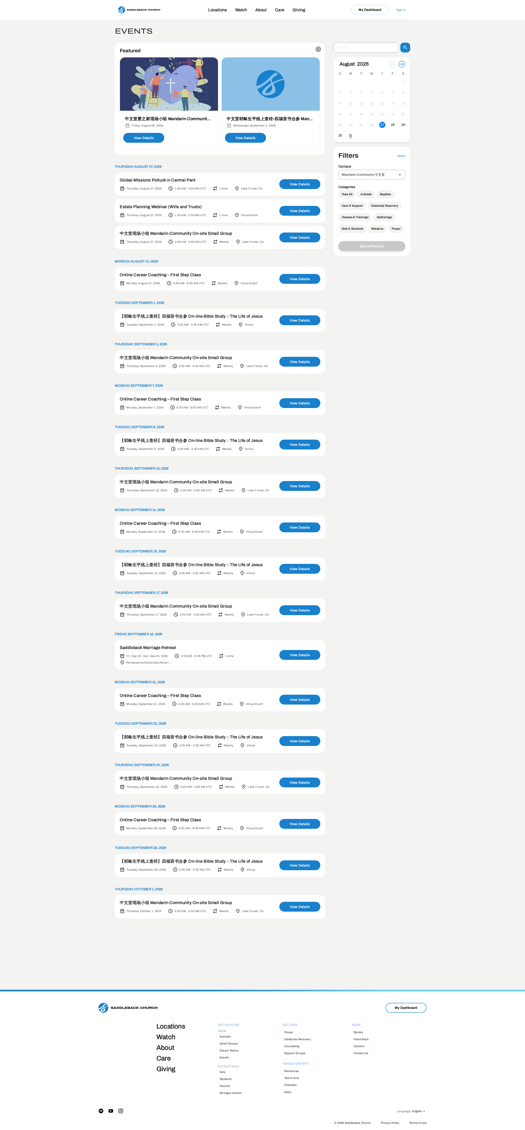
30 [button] (340, 135)
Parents (225, 1086)
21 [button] (393, 114)
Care (279, 10)
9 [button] (340, 103)
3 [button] (351, 93)
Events (224, 1057)
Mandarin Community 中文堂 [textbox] (363, 174)
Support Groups (295, 1053)
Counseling (291, 1046)
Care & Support (352, 205)
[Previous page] (392, 64)
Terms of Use (418, 1122)
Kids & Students (352, 228)
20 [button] (382, 114)
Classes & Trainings (355, 217)
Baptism (385, 194)
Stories (358, 1032)
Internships (361, 1039)
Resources (291, 1071)
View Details (144, 138)
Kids (222, 1072)
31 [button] (350, 135)
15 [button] (403, 103)
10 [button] (350, 103)
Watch (241, 10)
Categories (346, 187)
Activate (366, 194)
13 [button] (382, 103)
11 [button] (361, 103)
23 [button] (340, 125)
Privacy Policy (390, 1122)
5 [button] (372, 93)
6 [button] (382, 93)
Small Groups (229, 1043)
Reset (401, 155)
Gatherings (384, 217)
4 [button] (361, 93)
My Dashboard (370, 9)
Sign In (401, 9)
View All (347, 194)
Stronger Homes (231, 1093)
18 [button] (361, 114)
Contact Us (361, 1053)
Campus (344, 166)
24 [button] (351, 125)
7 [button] (393, 93)
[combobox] (371, 175)
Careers (359, 1046)
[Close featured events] (318, 49)
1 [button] (403, 82)
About (261, 10)
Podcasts (290, 1085)
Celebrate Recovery (384, 205)
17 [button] (350, 114)
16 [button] (340, 114)
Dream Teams (229, 1050)
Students (226, 1079)
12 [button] (371, 103)
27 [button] (382, 125)
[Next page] (402, 64)
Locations (217, 10)
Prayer (396, 228)
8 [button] (403, 93)
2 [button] (340, 93)
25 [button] (361, 125)
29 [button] (403, 125)
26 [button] (372, 125)
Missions (377, 228)
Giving (299, 10)
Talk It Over (291, 1078)
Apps (287, 1092)
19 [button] (371, 114)
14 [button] (393, 103)
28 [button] (393, 125)
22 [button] (403, 114)
